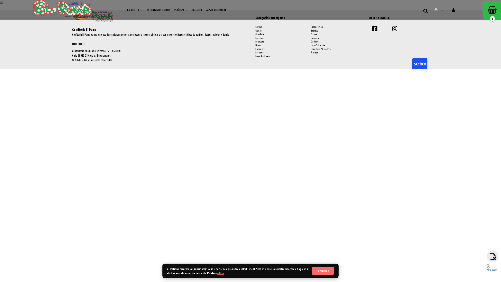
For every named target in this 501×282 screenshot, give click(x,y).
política (220, 273)
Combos (314, 34)
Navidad (259, 49)
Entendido (323, 271)
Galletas (314, 41)
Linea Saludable (318, 45)
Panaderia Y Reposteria (321, 49)
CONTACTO (196, 10)
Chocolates (260, 34)
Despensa (315, 38)
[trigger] (492, 256)
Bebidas (314, 30)
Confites (258, 26)
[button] (134, 10)
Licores (258, 45)
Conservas (259, 38)
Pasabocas (260, 52)
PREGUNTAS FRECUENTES (158, 10)
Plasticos (315, 52)
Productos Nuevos (262, 56)
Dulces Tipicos (317, 26)
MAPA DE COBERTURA (216, 10)
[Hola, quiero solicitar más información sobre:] (492, 270)
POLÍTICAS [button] (179, 9)
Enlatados (259, 41)
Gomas (258, 30)
